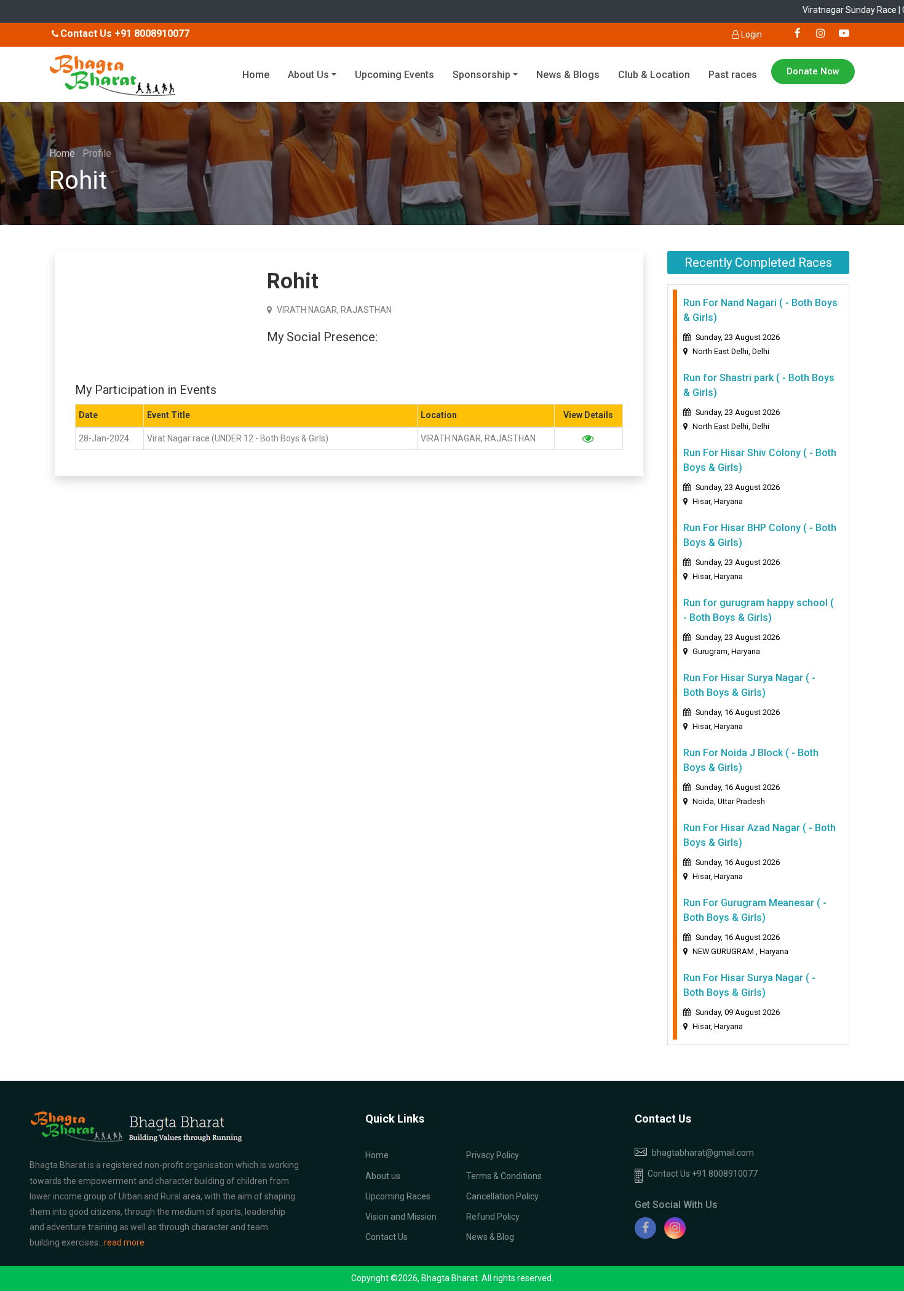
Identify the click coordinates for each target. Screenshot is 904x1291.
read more (124, 1242)
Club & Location (654, 75)
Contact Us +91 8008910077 (703, 1173)
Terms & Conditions (504, 1176)
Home (255, 75)
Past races (732, 75)
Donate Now (813, 71)
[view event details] (588, 438)
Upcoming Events (394, 75)
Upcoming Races (397, 1196)
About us (382, 1176)
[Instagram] (675, 1228)
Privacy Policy (492, 1155)
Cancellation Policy (502, 1196)
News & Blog (490, 1237)
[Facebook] (645, 1228)
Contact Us (386, 1237)
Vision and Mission (401, 1217)
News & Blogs (568, 75)
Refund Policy (493, 1217)
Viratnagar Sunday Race (850, 10)
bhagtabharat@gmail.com (703, 1153)
